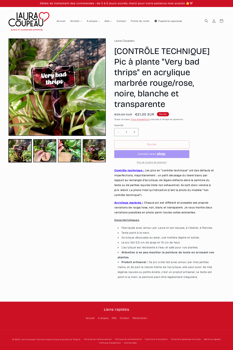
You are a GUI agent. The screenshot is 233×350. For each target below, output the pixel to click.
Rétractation (140, 318)
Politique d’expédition (110, 343)
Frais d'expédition (140, 119)
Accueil (90, 318)
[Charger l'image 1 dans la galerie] (20, 150)
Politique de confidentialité (128, 339)
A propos (103, 318)
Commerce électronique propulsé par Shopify (58, 339)
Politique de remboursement (98, 339)
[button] (206, 21)
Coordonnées (130, 343)
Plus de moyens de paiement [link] (152, 162)
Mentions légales (212, 339)
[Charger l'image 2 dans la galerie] (44, 150)
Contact (124, 318)
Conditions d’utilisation (156, 339)
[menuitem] (61, 21)
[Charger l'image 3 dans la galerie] (69, 150)
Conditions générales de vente (186, 339)
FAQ (114, 318)
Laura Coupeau (28, 339)
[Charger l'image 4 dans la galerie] (94, 150)
